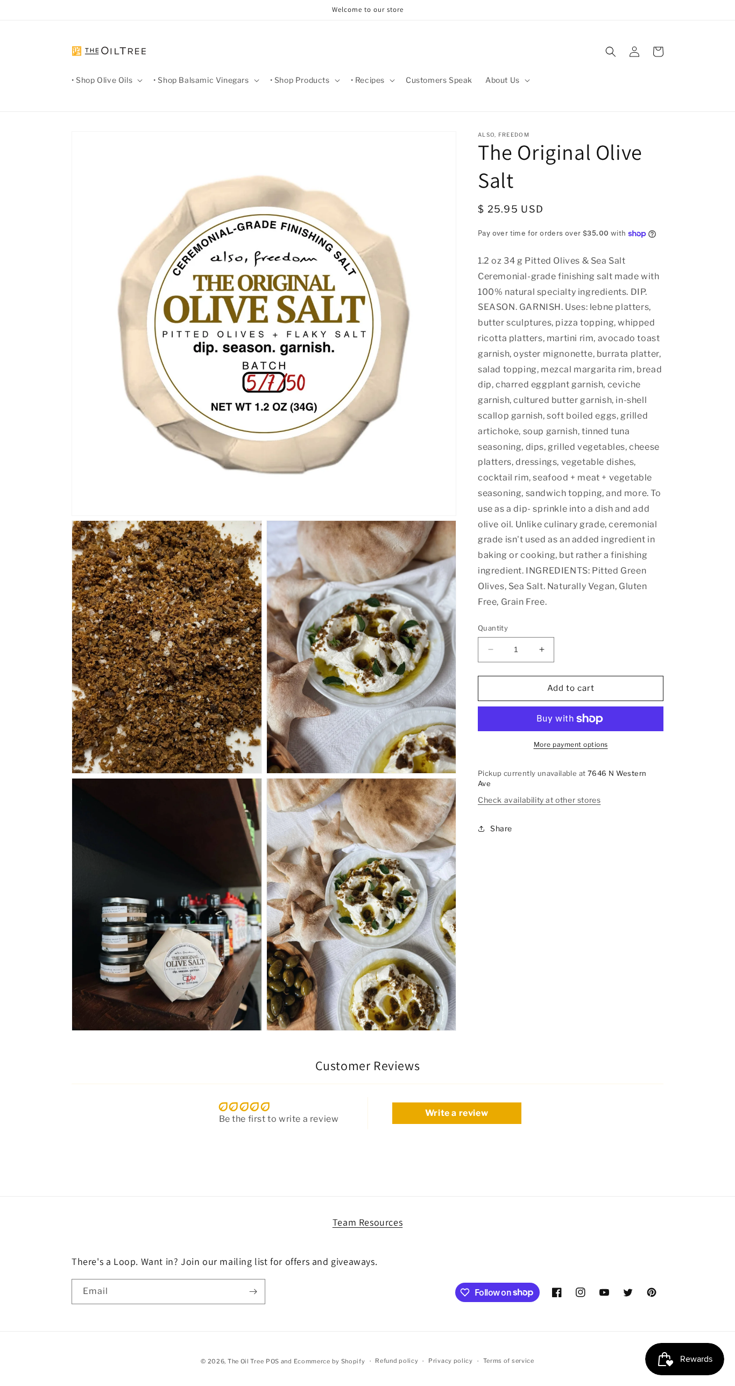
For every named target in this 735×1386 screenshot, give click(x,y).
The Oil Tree (246, 1361)
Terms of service (508, 1360)
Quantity (493, 628)
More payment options (571, 744)
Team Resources (367, 1222)
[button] (106, 80)
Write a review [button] (456, 1113)
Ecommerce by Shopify (329, 1361)
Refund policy (396, 1360)
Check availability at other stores (539, 799)
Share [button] (501, 828)
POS (272, 1361)
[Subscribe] (253, 1291)
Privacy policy (450, 1360)
